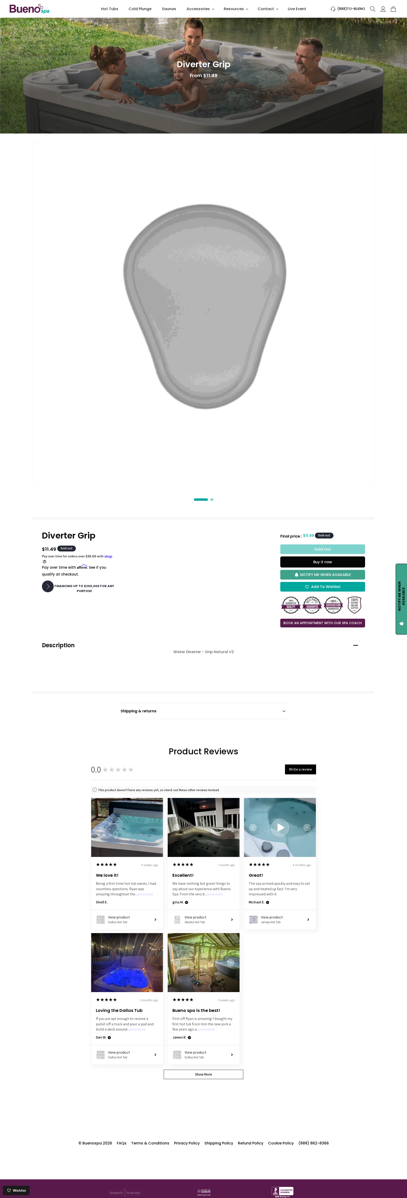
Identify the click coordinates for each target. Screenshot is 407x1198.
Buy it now (322, 561)
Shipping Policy (218, 1143)
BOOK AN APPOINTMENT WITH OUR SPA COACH (322, 623)
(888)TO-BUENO (351, 8)
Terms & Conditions (150, 1143)
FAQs (121, 1143)
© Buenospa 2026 (95, 1143)
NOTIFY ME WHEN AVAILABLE (325, 574)
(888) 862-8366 (313, 1143)
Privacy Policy (187, 1143)
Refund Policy (250, 1143)
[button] (200, 9)
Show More (145, 894)
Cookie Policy (281, 1143)
